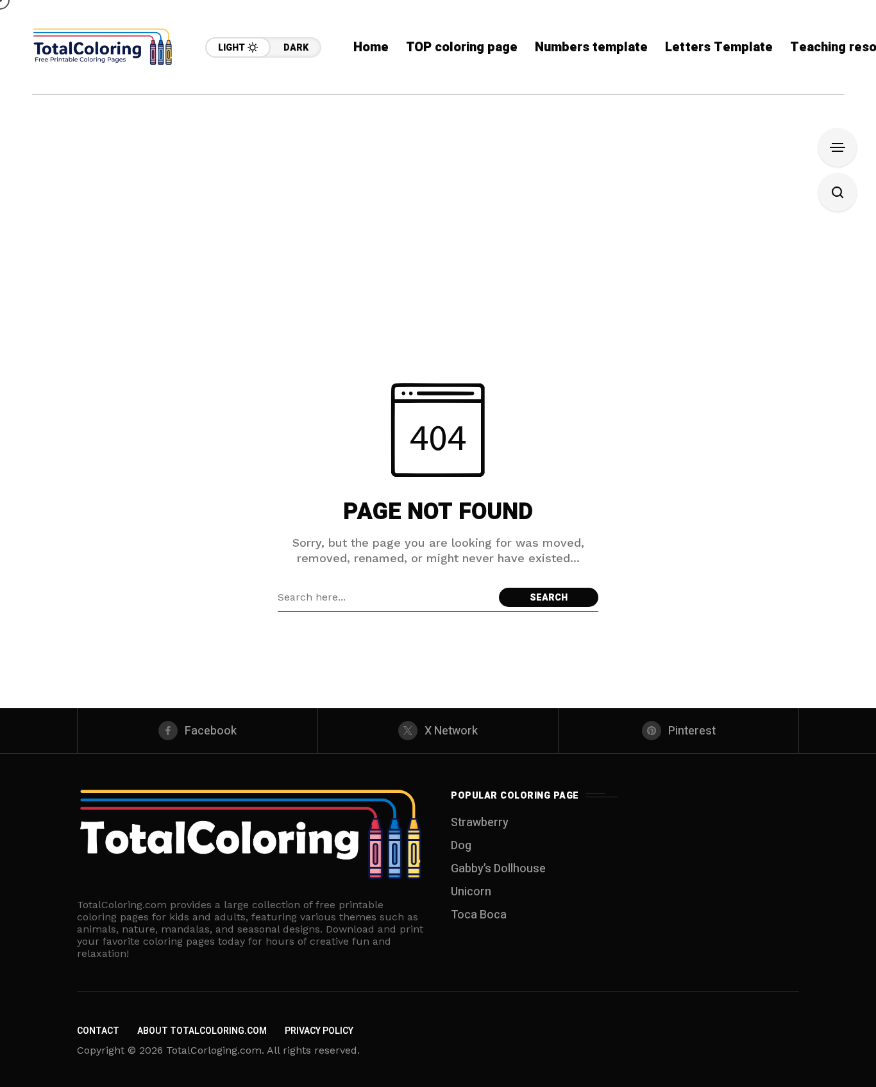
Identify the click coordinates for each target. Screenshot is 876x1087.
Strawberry (480, 822)
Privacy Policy (319, 1031)
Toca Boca (479, 915)
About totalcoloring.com (202, 1031)
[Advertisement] (438, 191)
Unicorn (471, 891)
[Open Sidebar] (837, 147)
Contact (98, 1031)
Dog (461, 845)
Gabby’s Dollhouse (498, 868)
